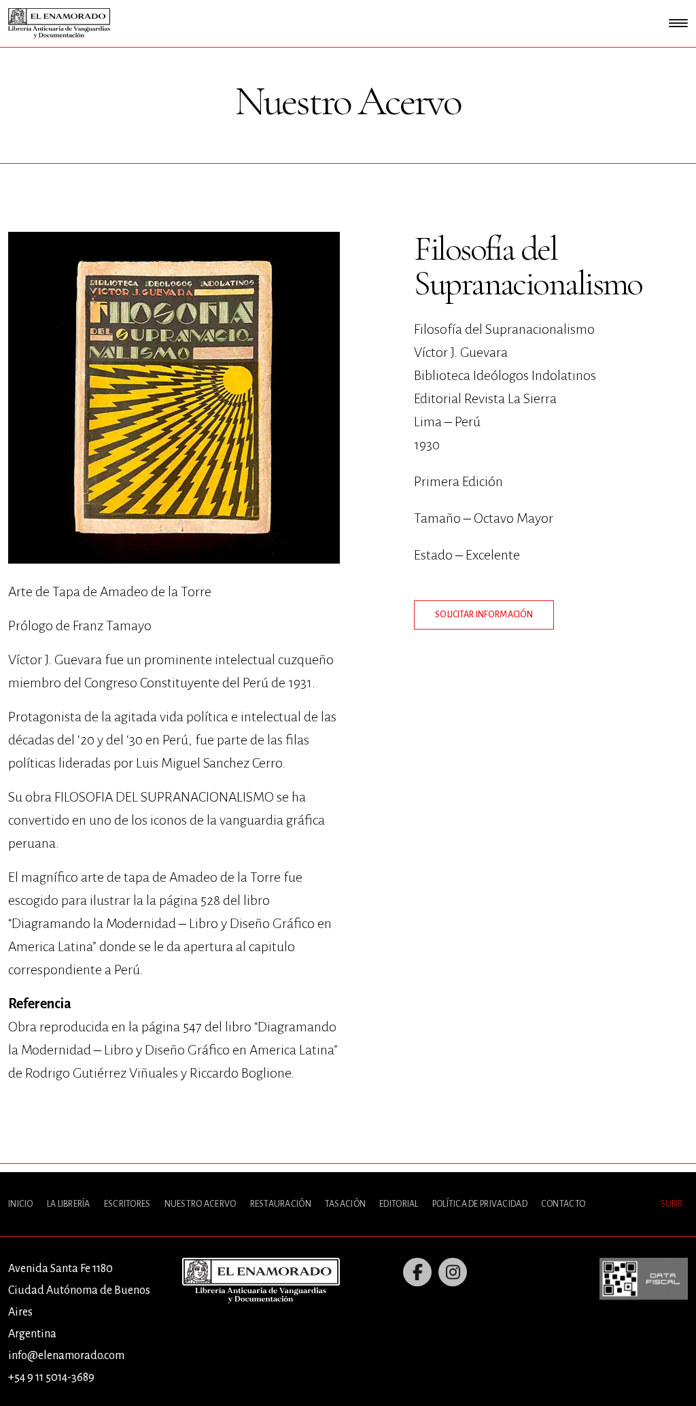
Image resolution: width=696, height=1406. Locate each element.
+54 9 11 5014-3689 (51, 1377)
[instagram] (452, 1272)
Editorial (399, 1204)
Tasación (345, 1204)
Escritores (127, 1204)
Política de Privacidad (479, 1204)
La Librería (68, 1204)
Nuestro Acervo (200, 1204)
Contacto (563, 1204)
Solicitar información (484, 614)
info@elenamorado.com (66, 1356)
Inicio (20, 1204)
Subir (671, 1204)
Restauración (280, 1204)
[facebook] (417, 1272)
